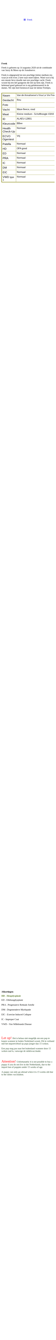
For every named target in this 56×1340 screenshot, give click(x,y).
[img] (28, 8)
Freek (29, 19)
